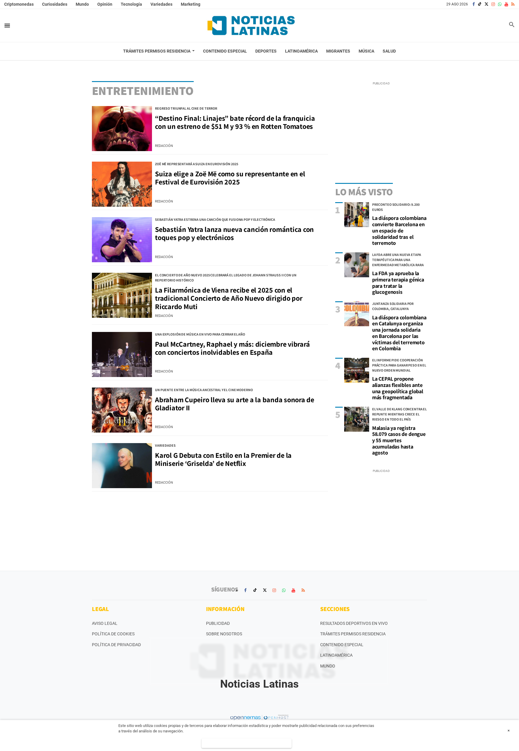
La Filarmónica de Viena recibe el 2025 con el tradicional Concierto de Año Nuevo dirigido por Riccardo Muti (228, 298)
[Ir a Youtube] (506, 4)
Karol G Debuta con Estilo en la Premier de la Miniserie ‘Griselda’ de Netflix (223, 459)
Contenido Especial (341, 644)
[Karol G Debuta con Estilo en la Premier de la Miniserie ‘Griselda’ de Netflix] (122, 465)
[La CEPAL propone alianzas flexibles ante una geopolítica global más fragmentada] (356, 370)
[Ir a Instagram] (493, 4)
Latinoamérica (336, 655)
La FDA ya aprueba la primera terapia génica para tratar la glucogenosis (398, 282)
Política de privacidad (116, 644)
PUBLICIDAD (218, 623)
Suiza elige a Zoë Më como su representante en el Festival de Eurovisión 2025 (230, 178)
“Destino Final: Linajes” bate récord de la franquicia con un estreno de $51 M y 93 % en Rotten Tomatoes (235, 122)
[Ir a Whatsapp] (500, 4)
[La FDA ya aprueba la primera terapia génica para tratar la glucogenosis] (356, 264)
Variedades (161, 4)
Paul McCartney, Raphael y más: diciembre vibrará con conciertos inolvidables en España (232, 348)
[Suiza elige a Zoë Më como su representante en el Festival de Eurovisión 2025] (122, 184)
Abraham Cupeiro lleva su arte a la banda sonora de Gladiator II (234, 404)
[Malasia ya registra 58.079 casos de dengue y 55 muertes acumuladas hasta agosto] (356, 419)
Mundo (82, 4)
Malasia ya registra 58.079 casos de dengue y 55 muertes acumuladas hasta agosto (399, 440)
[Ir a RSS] (512, 4)
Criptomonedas (19, 4)
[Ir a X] (486, 4)
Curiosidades (54, 4)
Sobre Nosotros (224, 633)
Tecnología (131, 4)
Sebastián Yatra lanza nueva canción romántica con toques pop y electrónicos (234, 233)
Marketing (190, 4)
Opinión (104, 4)
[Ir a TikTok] (479, 4)
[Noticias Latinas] (251, 25)
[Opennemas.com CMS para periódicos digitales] (259, 717)
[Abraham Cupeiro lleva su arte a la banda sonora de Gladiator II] (122, 410)
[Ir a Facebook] (473, 4)
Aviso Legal (104, 623)
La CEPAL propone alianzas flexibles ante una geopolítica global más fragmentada (397, 388)
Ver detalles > (246, 743)
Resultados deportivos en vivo (354, 623)
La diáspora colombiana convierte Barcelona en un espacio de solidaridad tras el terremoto (399, 230)
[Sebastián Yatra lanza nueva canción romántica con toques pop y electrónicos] (122, 239)
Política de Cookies (113, 633)
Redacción (164, 146)
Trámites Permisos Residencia (353, 633)
